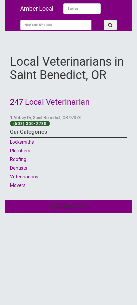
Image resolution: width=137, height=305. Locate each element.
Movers (18, 185)
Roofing (18, 159)
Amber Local (36, 8)
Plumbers (20, 150)
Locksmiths (22, 142)
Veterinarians (24, 176)
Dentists (18, 168)
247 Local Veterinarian (50, 102)
